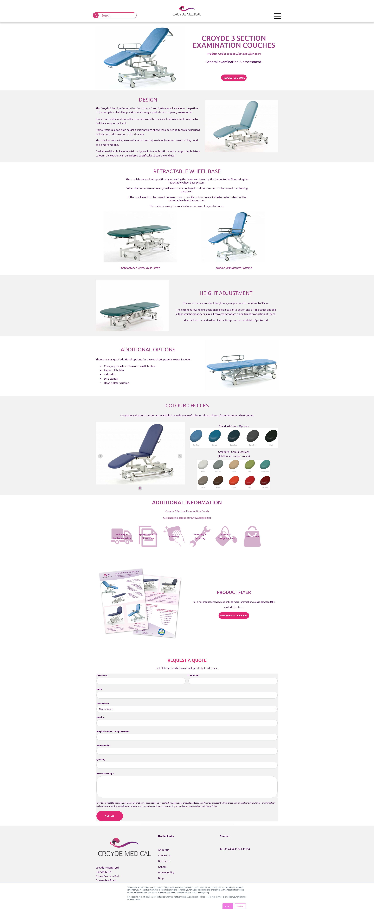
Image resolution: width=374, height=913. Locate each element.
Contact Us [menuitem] (164, 855)
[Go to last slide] (100, 456)
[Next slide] (180, 456)
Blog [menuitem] (161, 878)
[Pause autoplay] (140, 488)
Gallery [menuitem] (162, 866)
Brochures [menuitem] (164, 860)
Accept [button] (227, 906)
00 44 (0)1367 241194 (237, 848)
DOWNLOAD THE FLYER (233, 615)
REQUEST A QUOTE (234, 77)
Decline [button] (240, 906)
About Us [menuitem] (163, 849)
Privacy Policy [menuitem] (166, 872)
